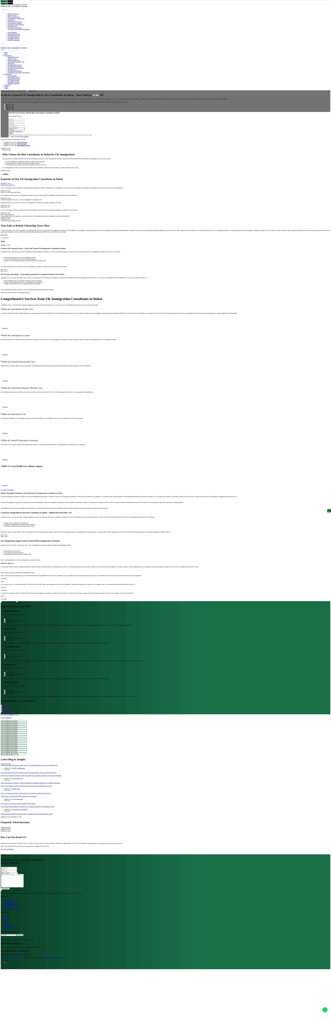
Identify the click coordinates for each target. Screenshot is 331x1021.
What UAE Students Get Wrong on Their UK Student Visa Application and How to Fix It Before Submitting (30, 783)
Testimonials (7, 922)
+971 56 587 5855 (22, 142)
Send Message (5, 888)
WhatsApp (4, 2)
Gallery (6, 923)
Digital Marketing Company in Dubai (52, 957)
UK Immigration (18, 799)
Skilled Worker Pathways (7, 185)
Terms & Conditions (9, 926)
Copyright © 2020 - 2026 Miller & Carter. (12, 957)
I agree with (20, 136)
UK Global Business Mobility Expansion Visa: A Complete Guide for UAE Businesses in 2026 (27, 814)
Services (6, 919)
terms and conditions (23, 136)
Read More (5, 328)
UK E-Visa (17, 789)
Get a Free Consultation (7, 490)
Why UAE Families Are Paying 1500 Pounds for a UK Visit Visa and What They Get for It (26, 793)
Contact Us (7, 925)
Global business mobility (20, 809)
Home (5, 916)
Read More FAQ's (5, 828)
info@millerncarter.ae (23, 145)
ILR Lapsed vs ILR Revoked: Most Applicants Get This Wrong (18, 803)
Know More (4, 235)
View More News (5, 763)
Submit (11, 133)
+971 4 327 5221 (22, 144)
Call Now (10, 2)
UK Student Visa (18, 778)
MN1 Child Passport (19, 768)
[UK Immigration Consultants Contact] (325, 1009)
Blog (5, 920)
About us (6, 917)
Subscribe (20, 935)
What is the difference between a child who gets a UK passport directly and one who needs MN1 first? (28, 772)
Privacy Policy (8, 928)
